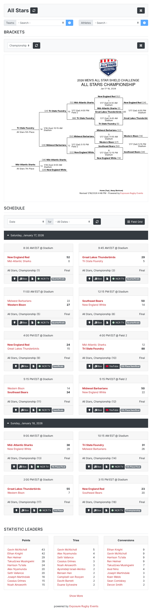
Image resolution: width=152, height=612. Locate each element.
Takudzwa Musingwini (20, 561)
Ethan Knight (15, 553)
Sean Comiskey (116, 580)
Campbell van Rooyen (70, 576)
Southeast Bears (92, 300)
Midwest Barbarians (19, 300)
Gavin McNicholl (17, 549)
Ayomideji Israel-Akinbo (71, 569)
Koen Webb (114, 576)
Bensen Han (64, 572)
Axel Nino (113, 569)
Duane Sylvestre (67, 584)
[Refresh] (34, 10)
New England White (94, 304)
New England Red (18, 257)
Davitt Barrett (65, 580)
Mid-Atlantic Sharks (19, 261)
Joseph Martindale (18, 576)
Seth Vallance (15, 572)
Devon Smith (115, 584)
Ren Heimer (14, 557)
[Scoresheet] (32, 278)
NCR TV (44, 278)
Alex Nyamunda (17, 569)
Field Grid (136, 221)
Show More (76, 595)
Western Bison (16, 304)
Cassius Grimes (16, 580)
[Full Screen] (141, 10)
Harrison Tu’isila (16, 565)
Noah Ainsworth (17, 584)
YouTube (113, 366)
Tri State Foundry (92, 261)
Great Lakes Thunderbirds (98, 257)
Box (24, 278)
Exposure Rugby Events (83, 606)
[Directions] (14, 278)
